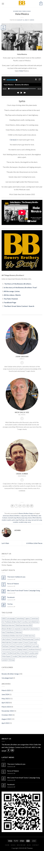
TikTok (10, 604)
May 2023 (5, 698)
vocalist (14, 656)
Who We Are (21, 845)
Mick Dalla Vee (37, 518)
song (40, 520)
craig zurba (23, 515)
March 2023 (6, 707)
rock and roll (34, 520)
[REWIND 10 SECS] (18, 93)
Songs (13, 845)
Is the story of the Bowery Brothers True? (20, 287)
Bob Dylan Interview (8, 625)
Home (7, 845)
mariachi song (12, 518)
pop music (20, 646)
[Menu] (3, 3)
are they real (26, 622)
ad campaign (11, 618)
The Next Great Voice (13, 653)
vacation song (23, 522)
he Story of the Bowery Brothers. (18, 284)
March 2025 (6, 690)
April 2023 (5, 703)
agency (28, 618)
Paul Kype (22, 520)
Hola (21, 71)
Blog (29, 845)
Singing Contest (22, 649)
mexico (30, 518)
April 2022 (5, 723)
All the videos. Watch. (12, 295)
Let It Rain (5, 543)
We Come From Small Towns (27, 656)
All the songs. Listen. (12, 291)
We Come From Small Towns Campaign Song (23, 590)
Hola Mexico (34, 515)
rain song (28, 520)
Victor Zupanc (6, 656)
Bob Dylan (35, 622)
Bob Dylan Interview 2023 (24, 625)
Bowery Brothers (15, 515)
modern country (6, 520)
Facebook (11, 597)
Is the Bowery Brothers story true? (12, 636)
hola (29, 515)
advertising (20, 618)
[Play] (21, 93)
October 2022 (7, 715)
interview (19, 632)
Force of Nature (13, 584)
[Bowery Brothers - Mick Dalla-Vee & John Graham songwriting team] (22, 3)
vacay (29, 522)
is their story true (29, 636)
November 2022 (8, 711)
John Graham (6, 639)
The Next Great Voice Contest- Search (19, 306)
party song (15, 520)
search (14, 649)
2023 (3, 618)
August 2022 (6, 719)
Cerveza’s (13, 140)
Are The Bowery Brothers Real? (11, 622)
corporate (17, 629)
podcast (12, 646)
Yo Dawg (11, 660)
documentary (35, 629)
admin (32, 20)
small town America (34, 649)
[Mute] (4, 80)
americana (6, 515)
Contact (35, 845)
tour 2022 (24, 653)
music (26, 642)
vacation (15, 522)
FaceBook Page (10, 302)
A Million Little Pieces (34, 543)
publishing (28, 646)
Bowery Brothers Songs (22, 11)
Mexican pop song (22, 518)
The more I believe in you (16, 577)
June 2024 (5, 694)
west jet (4, 660)
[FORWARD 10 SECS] (24, 93)
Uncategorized (7, 678)
